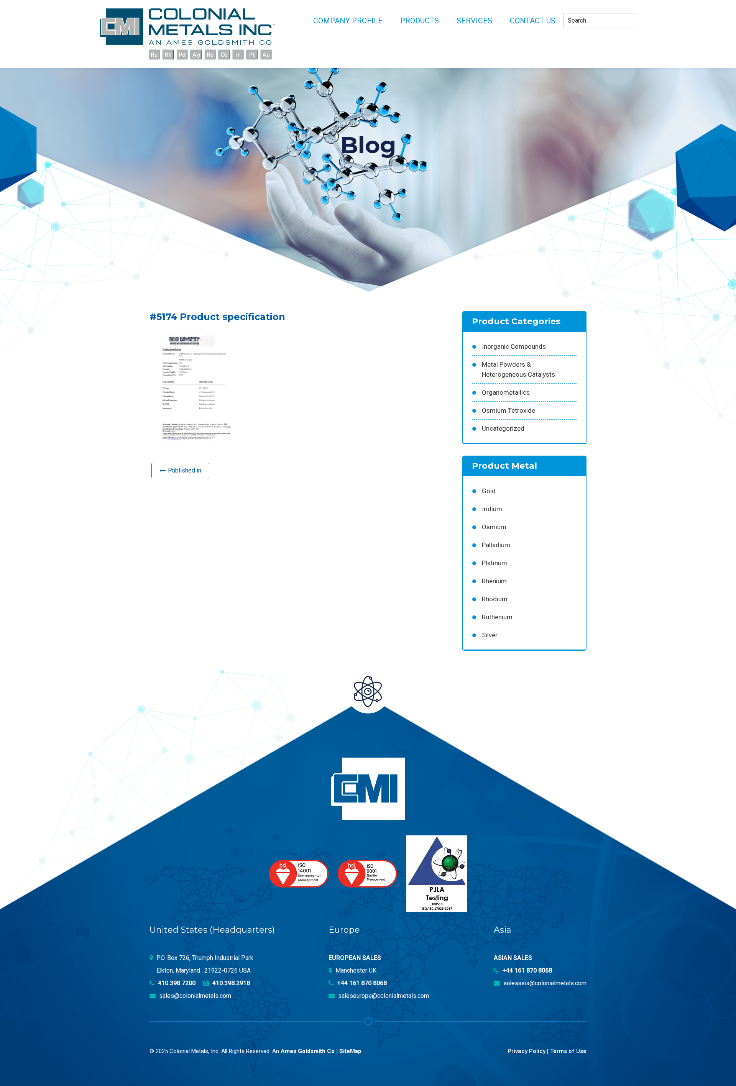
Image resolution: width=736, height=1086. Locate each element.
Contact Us (532, 21)
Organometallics (506, 392)
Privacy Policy (526, 1051)
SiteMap (350, 1051)
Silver (490, 635)
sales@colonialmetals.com (194, 995)
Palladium (496, 545)
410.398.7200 (176, 983)
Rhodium (495, 599)
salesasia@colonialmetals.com (544, 983)
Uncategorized (503, 428)
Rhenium (494, 581)
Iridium (492, 509)
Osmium (494, 527)
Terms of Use (568, 1051)
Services (474, 21)
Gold (489, 491)
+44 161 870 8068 (361, 983)
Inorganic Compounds (514, 346)
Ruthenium (497, 617)
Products (419, 21)
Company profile (348, 21)
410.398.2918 (230, 983)
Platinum (494, 563)
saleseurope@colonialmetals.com (383, 995)
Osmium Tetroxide (508, 410)
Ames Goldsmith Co (308, 1051)
